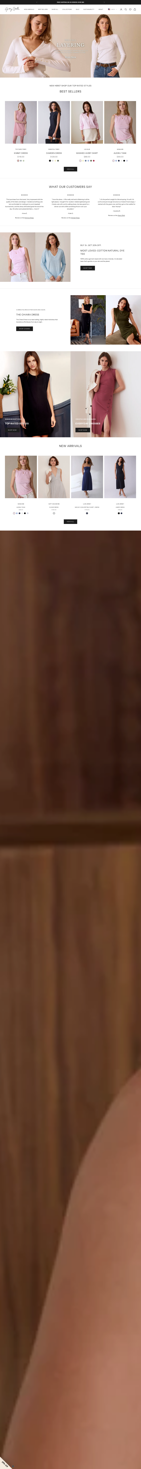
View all (70, 169)
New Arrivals (29, 9)
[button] (6, 1463)
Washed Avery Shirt (87, 153)
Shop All (55, 9)
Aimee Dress (75, 218)
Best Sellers (43, 9)
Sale (77, 9)
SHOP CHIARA (24, 329)
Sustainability (88, 9)
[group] (70, 46)
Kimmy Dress (21, 153)
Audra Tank (120, 153)
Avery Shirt (121, 215)
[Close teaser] (13, 1466)
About (100, 9)
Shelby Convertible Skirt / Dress (87, 507)
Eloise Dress (54, 507)
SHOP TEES (87, 268)
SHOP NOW (12, 430)
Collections (67, 9)
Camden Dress (54, 153)
